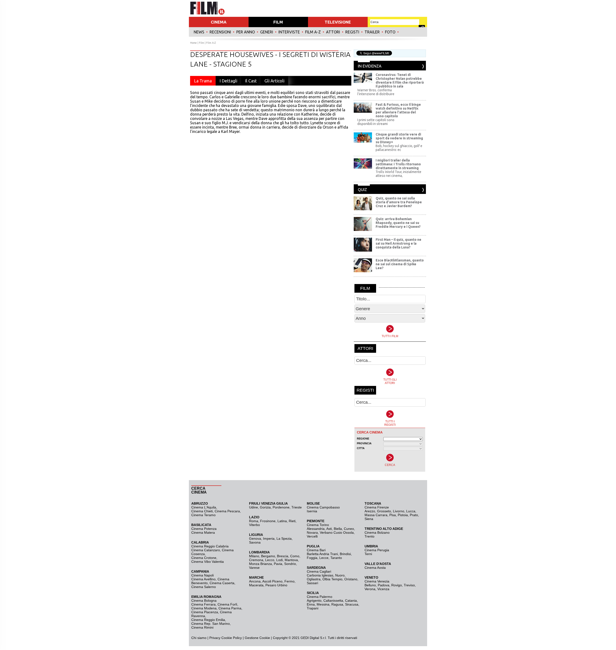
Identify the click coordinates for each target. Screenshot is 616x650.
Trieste (296, 507)
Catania (351, 600)
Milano (254, 556)
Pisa (392, 515)
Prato (414, 515)
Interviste (289, 32)
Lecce (323, 558)
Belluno (370, 585)
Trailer (372, 32)
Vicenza (383, 589)
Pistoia (403, 515)
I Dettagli (228, 80)
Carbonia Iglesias (320, 575)
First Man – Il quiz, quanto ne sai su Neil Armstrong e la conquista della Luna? (398, 243)
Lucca (410, 511)
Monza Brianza (260, 564)
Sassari (312, 583)
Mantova (291, 560)
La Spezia (284, 538)
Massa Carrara (376, 515)
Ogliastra (314, 579)
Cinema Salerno (203, 587)
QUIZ (362, 189)
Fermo (289, 581)
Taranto (336, 558)
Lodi (279, 560)
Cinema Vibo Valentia (207, 561)
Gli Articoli (274, 80)
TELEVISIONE (338, 22)
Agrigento (314, 600)
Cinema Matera (203, 532)
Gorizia (265, 507)
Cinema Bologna (204, 600)
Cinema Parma (229, 608)
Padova (383, 585)
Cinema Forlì (227, 604)
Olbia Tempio (332, 579)
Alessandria (316, 529)
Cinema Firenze (377, 507)
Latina (282, 521)
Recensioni (220, 32)
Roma (253, 521)
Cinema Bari (316, 550)
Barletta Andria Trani (322, 554)
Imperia (269, 538)
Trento (369, 536)
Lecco (269, 560)
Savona (255, 542)
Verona (370, 589)
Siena (369, 519)
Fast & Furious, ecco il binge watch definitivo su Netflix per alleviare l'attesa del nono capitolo (398, 110)
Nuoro (340, 575)
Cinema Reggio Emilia (208, 620)
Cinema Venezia (377, 581)
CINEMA (218, 22)
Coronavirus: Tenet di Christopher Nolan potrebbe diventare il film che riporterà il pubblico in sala (400, 80)
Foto (390, 32)
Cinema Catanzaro (205, 550)
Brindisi (345, 554)
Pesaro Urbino (276, 585)
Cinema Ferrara (203, 604)
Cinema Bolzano (377, 532)
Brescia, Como (288, 556)
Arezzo (370, 511)
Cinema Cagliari (319, 571)
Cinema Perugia (377, 550)
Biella (338, 529)
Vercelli (312, 536)
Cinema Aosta (375, 568)
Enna (311, 604)
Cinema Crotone (203, 558)
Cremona (256, 560)
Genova (255, 538)
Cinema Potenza (204, 529)
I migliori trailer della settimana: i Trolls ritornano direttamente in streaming (398, 164)
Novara (312, 532)
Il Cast (251, 80)
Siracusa (351, 604)
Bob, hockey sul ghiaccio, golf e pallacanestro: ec (399, 148)
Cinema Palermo (319, 597)
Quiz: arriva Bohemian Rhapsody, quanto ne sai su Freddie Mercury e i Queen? (398, 223)
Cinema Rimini (202, 627)
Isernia (312, 511)
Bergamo (268, 556)
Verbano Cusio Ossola (337, 532)
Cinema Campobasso (323, 507)
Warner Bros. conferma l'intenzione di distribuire (375, 92)
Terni (368, 554)
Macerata (256, 585)
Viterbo (254, 525)
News (199, 32)
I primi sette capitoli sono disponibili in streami (375, 122)
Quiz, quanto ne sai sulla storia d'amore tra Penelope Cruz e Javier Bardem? (399, 202)
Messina (323, 604)
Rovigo (396, 585)
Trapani (312, 608)
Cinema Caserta (222, 583)
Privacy (214, 638)
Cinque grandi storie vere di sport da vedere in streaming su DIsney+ (399, 138)
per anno (245, 32)
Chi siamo (198, 638)
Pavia (278, 564)
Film (201, 42)
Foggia (312, 558)
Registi (352, 32)
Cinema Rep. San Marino (210, 623)
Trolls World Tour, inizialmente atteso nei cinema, (398, 174)
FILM (278, 22)
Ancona (255, 581)
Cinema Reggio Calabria (210, 546)
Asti (329, 529)
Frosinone (268, 521)
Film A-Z (313, 32)
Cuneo (349, 529)
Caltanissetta (333, 600)
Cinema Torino (318, 525)
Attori (333, 32)
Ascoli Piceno (272, 581)
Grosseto (384, 511)
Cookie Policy (231, 638)
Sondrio (290, 564)
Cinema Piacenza (204, 612)
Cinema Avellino (203, 579)
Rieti (292, 521)
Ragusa (337, 604)
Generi (266, 32)
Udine (253, 507)
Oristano (350, 579)
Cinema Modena (204, 608)
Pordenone (281, 507)
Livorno (398, 511)
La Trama (203, 80)
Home (193, 42)
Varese (254, 568)
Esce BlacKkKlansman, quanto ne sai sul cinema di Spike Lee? (400, 264)
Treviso (409, 585)
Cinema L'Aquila (203, 507)
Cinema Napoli (202, 575)
